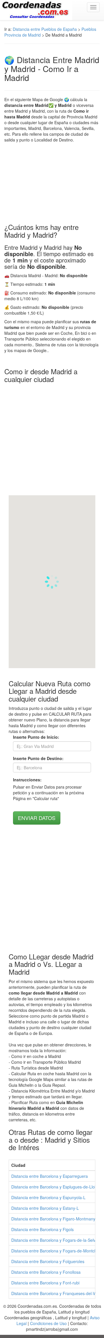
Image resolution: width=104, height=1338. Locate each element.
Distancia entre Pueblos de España (45, 29)
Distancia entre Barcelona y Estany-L (45, 1208)
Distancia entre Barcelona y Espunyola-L (48, 1197)
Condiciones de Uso (48, 1323)
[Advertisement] (52, 183)
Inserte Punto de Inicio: (36, 737)
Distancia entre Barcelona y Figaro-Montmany (53, 1219)
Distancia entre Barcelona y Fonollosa (46, 1272)
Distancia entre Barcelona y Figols (42, 1229)
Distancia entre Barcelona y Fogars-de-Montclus (55, 1251)
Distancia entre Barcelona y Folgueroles (47, 1261)
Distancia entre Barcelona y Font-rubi (45, 1283)
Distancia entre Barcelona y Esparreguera (49, 1176)
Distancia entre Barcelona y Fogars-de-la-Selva (54, 1240)
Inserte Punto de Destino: (38, 758)
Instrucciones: (27, 780)
